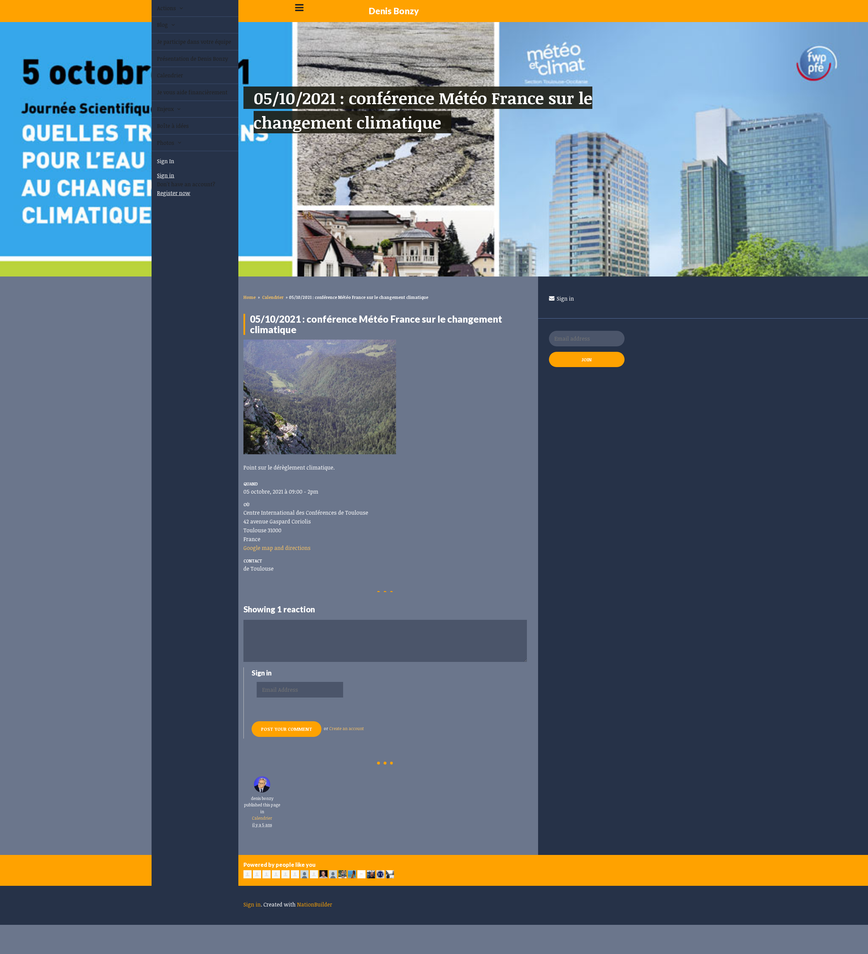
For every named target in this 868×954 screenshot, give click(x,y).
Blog (155, 24)
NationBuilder (314, 904)
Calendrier (162, 75)
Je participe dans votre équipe (186, 41)
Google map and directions (277, 548)
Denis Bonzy (394, 10)
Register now (165, 193)
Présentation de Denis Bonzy (184, 58)
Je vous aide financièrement (184, 92)
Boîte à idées (165, 126)
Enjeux (158, 109)
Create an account (346, 728)
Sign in (157, 175)
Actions (159, 8)
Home (249, 297)
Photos (158, 143)
